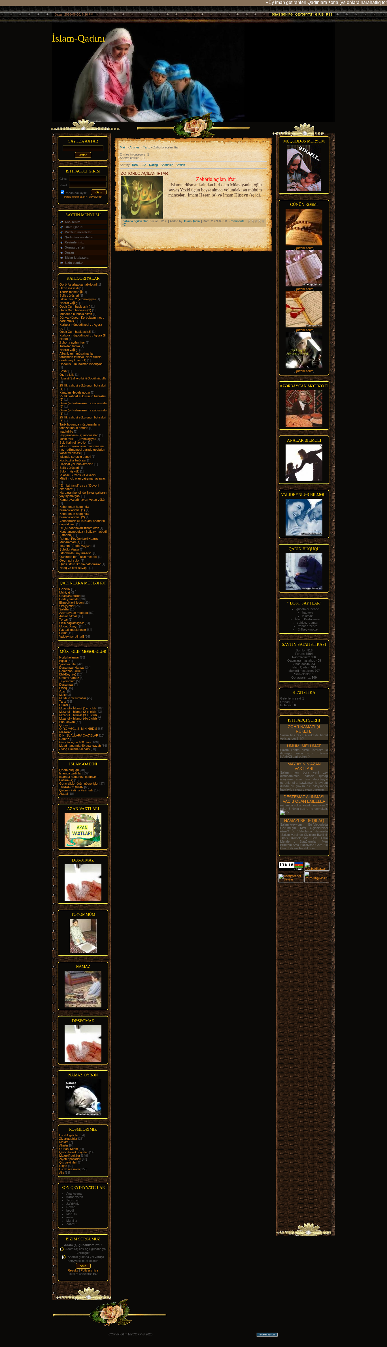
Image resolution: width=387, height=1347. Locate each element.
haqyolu (307, 612)
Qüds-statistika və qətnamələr (80, 564)
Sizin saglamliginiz (71, 623)
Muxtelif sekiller (69, 1155)
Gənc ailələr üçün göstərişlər (79, 783)
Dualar (63, 705)
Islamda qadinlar (70, 773)
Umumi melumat (304, 746)
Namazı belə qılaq (304, 820)
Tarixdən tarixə (69, 346)
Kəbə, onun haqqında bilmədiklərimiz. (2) (74, 515)
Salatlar (64, 609)
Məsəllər (65, 732)
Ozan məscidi (68, 288)
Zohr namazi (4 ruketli (304, 728)
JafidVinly (72, 1203)
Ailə (61, 1172)
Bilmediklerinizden (71, 602)
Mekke (64, 1142)
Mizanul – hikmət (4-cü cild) (78, 718)
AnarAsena (74, 1193)
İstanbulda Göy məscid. (75, 553)
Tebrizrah (72, 1200)
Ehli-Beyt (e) (67, 674)
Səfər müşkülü (69, 471)
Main (123, 147)
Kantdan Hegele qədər (74, 392)
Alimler (63, 1145)
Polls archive (89, 1270)
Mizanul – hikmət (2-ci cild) (77, 711)
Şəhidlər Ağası (69, 549)
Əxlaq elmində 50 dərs (74, 749)
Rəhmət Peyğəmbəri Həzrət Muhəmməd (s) (78, 540)
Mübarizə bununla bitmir (75, 314)
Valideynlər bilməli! (71, 636)
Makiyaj (64, 592)
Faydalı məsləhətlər (72, 629)
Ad (144, 165)
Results (73, 1270)
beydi (70, 1210)
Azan (62, 691)
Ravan (70, 1207)
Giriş (319, 14)
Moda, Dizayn (68, 626)
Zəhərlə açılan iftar (72, 342)
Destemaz (66, 684)
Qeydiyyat (303, 14)
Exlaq (63, 688)
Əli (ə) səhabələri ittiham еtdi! (79, 528)
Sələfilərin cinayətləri (73, 442)
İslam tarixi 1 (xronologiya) (77, 439)
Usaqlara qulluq (69, 595)
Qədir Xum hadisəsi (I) (74, 306)
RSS (329, 14)
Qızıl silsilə (66, 374)
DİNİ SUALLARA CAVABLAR (78, 735)
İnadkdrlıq (66, 431)
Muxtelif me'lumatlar (72, 698)
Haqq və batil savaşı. (73, 567)
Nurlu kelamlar (69, 657)
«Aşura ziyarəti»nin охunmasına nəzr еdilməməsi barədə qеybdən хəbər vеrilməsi (82, 449)
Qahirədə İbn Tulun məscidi (78, 556)
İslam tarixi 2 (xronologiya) (77, 299)
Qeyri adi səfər (69, 560)
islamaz (307, 616)
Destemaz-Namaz (71, 667)
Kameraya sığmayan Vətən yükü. (82, 499)
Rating (153, 165)
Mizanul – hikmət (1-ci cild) (77, 708)
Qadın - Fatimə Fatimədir (76, 790)
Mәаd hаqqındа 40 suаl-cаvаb (80, 745)
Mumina (71, 1220)
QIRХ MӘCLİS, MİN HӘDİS (78, 728)
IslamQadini (192, 221)
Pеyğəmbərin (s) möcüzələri (78, 435)
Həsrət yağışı (68, 349)
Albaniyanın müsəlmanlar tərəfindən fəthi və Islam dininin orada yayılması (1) (80, 357)
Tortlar (63, 619)
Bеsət (63, 371)
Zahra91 (72, 1224)
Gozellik (64, 589)
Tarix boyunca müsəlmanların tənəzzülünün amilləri (79, 426)
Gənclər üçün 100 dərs (75, 742)
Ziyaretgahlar (68, 1138)
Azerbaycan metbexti (73, 612)
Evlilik (63, 633)
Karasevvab (74, 1197)
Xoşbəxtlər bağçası (72, 460)
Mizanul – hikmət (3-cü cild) (78, 715)
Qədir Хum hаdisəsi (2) (75, 310)
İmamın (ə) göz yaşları (75, 545)
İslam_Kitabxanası (307, 619)
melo (69, 1217)
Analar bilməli (68, 616)
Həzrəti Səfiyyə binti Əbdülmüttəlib (82, 378)
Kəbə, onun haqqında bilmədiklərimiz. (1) (74, 508)
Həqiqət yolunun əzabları (76, 464)
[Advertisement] (303, 968)
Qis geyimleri (68, 1162)
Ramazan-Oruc (70, 671)
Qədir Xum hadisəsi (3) (75, 331)
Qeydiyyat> (95, 196)
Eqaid (63, 660)
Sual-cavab (67, 722)
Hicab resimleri (69, 1169)
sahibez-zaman (307, 622)
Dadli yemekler (69, 599)
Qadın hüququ (69, 770)
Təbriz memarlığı (71, 291)
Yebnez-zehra (307, 626)
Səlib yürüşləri (69, 295)
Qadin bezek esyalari (73, 1152)
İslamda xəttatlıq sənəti (75, 456)
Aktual (63, 793)
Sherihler (167, 165)
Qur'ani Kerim (68, 1148)
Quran (63, 725)
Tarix (62, 701)
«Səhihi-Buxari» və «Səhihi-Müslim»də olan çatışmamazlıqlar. (82, 476)
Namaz (64, 739)
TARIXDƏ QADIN (71, 787)
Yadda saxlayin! (76, 193)
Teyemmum (67, 681)
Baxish (180, 165)
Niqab (63, 1165)
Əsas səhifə (282, 14)
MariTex (71, 1214)
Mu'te (63, 694)
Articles (134, 147)
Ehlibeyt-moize (307, 629)
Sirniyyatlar (67, 606)
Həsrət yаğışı (68, 303)
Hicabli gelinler (69, 1135)
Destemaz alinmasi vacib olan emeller (304, 799)
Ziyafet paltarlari (70, 1159)
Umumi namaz (69, 677)
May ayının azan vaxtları (304, 766)
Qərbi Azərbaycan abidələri (78, 284)
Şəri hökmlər (67, 664)
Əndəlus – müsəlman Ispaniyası (81, 364)
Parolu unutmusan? (75, 196)
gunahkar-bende (307, 609)
